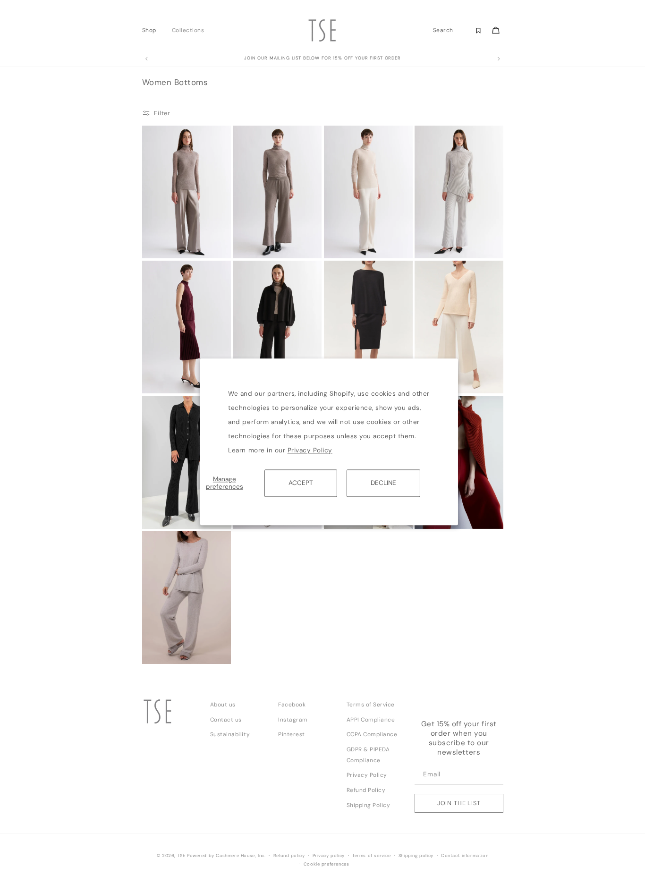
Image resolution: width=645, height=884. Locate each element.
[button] (152, 30)
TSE (182, 855)
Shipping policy (416, 855)
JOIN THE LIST (459, 803)
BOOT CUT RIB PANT (172, 511)
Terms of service (371, 855)
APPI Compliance (371, 719)
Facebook (292, 704)
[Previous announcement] (146, 59)
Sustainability (230, 734)
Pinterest (291, 734)
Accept (301, 483)
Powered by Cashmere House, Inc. (226, 855)
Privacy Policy (310, 450)
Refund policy (289, 855)
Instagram (293, 719)
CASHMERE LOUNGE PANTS (171, 649)
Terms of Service (371, 704)
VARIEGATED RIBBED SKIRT (171, 379)
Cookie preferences (326, 864)
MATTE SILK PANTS (169, 241)
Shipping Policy (368, 805)
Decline (383, 483)
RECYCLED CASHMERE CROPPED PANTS (264, 243)
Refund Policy (366, 790)
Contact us (226, 719)
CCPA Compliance (372, 734)
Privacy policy (329, 855)
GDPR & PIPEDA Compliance (368, 755)
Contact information (464, 855)
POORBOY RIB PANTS (444, 241)
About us (223, 704)
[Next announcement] (498, 59)
